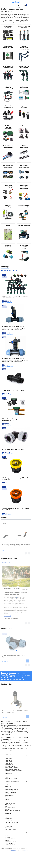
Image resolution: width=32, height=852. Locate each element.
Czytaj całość (7, 616)
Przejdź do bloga (5, 562)
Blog (6, 806)
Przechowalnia (8, 820)
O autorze (7, 837)
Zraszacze (7, 787)
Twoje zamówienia (9, 817)
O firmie (7, 835)
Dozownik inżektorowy (10, 790)
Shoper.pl (26, 850)
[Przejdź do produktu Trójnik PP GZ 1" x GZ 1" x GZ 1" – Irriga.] (16, 378)
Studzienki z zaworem (10, 796)
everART (13, 850)
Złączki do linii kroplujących (11, 767)
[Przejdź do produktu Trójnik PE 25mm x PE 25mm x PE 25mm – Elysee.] (16, 643)
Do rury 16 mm (8, 758)
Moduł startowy (8, 804)
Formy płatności (8, 826)
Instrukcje (7, 809)
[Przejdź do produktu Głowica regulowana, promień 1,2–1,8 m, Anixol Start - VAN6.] (16, 496)
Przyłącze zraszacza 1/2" (11, 777)
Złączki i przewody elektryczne (12, 769)
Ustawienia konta (9, 818)
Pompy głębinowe (9, 795)
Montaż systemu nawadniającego (13, 810)
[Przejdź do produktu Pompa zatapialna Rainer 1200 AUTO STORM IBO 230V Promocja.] (16, 698)
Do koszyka (27, 660)
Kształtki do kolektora (10, 766)
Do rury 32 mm (8, 763)
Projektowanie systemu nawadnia (12, 589)
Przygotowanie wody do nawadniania (14, 793)
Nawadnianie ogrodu (10, 807)
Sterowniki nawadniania (10, 792)
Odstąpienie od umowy (10, 841)
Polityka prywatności (10, 844)
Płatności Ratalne (9, 827)
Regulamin (7, 840)
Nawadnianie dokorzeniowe (11, 789)
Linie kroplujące (8, 786)
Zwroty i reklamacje (9, 843)
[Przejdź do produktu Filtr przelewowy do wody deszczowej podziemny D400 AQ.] (16, 407)
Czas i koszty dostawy (10, 829)
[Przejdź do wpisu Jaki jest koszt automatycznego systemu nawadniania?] (16, 576)
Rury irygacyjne (8, 784)
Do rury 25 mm (8, 761)
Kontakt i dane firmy (10, 838)
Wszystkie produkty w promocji (9, 270)
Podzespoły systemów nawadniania (13, 770)
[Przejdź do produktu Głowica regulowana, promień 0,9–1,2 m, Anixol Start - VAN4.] (16, 465)
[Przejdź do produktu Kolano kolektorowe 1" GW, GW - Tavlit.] (16, 437)
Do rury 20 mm (8, 760)
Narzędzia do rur (9, 764)
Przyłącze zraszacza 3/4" (11, 778)
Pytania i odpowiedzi (10, 803)
